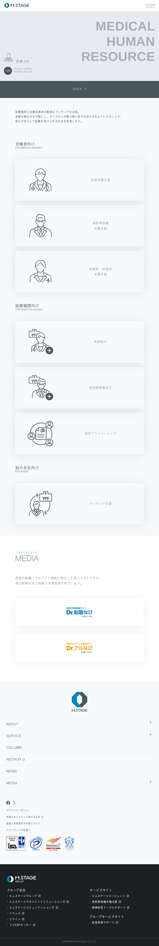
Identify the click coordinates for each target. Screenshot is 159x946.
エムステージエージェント (108, 895)
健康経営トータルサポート (109, 907)
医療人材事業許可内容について (23, 823)
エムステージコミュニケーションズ (31, 907)
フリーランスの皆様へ (18, 830)
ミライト (15, 919)
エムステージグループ (23, 895)
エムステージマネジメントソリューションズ (37, 901)
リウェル (15, 913)
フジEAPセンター (20, 924)
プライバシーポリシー (18, 810)
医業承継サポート (103, 922)
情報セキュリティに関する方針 (23, 817)
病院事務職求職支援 (105, 901)
